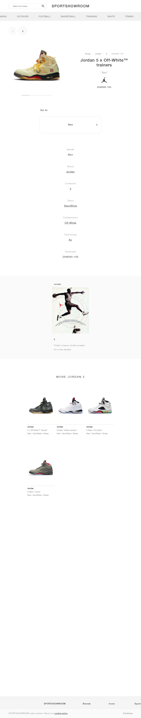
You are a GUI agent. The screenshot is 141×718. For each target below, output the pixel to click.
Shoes (88, 54)
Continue (127, 713)
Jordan (98, 54)
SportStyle (70, 205)
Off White (70, 222)
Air (70, 239)
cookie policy (61, 713)
